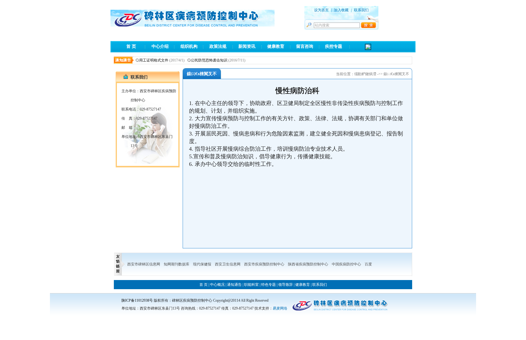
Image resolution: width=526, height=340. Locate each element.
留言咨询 (304, 46)
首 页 (131, 46)
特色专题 (268, 284)
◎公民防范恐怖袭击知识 (202, 60)
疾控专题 (333, 46)
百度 (368, 264)
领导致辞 (285, 284)
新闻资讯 (246, 46)
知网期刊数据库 (176, 264)
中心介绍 (160, 46)
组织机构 (189, 46)
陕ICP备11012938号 (137, 300)
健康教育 (275, 46)
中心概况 (217, 284)
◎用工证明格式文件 (147, 60)
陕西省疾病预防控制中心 (308, 264)
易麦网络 (280, 308)
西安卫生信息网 (227, 264)
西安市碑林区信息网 (143, 264)
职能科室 (251, 284)
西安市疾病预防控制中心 (264, 264)
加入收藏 (341, 10)
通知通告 (234, 284)
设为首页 (321, 10)
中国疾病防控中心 (346, 264)
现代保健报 (202, 264)
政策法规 (217, 46)
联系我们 (361, 10)
